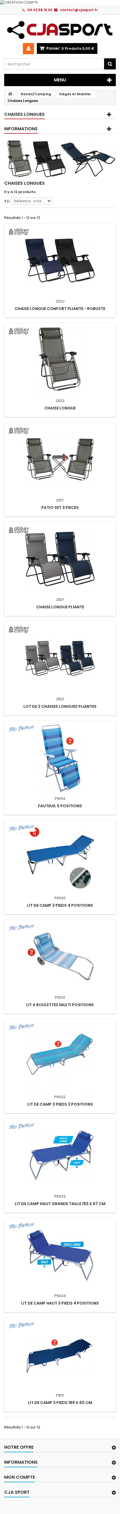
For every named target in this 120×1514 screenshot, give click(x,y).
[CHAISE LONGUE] (60, 360)
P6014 (60, 798)
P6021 (60, 997)
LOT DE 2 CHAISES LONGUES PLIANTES (60, 706)
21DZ (60, 699)
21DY (60, 599)
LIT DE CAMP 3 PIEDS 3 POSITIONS (60, 1104)
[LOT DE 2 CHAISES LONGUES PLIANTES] (60, 658)
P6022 (60, 1097)
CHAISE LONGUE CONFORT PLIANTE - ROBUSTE (60, 308)
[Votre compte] (28, 48)
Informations (21, 129)
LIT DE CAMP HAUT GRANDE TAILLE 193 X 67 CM (60, 1203)
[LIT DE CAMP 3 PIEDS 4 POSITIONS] (60, 857)
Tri (6, 201)
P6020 (60, 898)
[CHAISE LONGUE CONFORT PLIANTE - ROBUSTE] (60, 260)
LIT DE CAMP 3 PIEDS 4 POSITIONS (60, 905)
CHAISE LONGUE (60, 408)
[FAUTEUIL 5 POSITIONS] (60, 758)
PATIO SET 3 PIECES (60, 507)
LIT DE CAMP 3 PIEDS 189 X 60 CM (60, 1402)
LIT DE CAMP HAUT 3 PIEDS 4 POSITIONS (60, 1303)
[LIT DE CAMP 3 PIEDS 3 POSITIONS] (60, 1056)
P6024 (60, 1295)
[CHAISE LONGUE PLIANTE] (60, 559)
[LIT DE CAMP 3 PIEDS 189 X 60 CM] (60, 1354)
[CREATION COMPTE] (60, 2)
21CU (60, 301)
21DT (60, 500)
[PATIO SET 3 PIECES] (60, 459)
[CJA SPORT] (60, 30)
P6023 (60, 1196)
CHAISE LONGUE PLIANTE (60, 607)
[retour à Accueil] (10, 94)
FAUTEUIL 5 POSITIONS (60, 806)
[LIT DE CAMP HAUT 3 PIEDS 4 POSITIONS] (60, 1255)
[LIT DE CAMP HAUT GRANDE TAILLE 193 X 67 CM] (60, 1155)
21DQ (60, 400)
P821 (60, 1395)
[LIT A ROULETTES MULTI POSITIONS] (60, 956)
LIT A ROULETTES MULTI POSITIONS (60, 1005)
